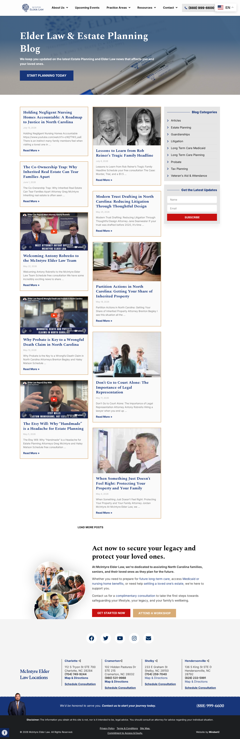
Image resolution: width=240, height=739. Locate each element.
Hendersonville (195, 661)
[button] (4, 732)
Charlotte (71, 661)
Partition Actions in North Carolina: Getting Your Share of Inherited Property (124, 291)
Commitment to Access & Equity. (125, 733)
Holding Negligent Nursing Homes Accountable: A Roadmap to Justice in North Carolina (52, 117)
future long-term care (154, 579)
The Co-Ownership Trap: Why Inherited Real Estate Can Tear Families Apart (50, 172)
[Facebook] (91, 638)
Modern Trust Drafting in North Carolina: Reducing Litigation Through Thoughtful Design (125, 201)
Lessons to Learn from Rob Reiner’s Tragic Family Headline (124, 153)
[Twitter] (105, 638)
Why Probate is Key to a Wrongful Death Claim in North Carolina (53, 342)
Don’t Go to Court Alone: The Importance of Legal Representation (122, 387)
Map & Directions (76, 678)
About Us (58, 7)
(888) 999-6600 (210, 706)
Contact (168, 7)
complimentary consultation (135, 595)
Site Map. (145, 728)
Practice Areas (117, 7)
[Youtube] (120, 638)
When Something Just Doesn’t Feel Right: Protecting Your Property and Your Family (123, 483)
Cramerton (112, 661)
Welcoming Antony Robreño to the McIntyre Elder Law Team (51, 258)
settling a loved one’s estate (163, 583)
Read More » (31, 150)
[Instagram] (134, 638)
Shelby (149, 661)
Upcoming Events (87, 7)
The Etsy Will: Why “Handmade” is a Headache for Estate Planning (53, 426)
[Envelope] (148, 638)
